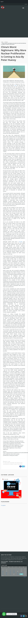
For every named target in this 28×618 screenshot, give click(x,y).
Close (26, 301)
